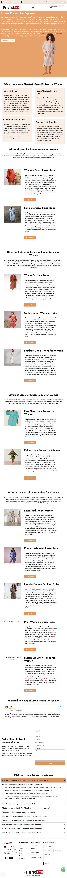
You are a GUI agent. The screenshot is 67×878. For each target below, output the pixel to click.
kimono (17, 499)
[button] (33, 7)
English (54, 6)
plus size (18, 130)
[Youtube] (12, 858)
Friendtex (59, 33)
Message (38, 748)
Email (37, 736)
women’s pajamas (46, 33)
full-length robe (54, 155)
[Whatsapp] (7, 858)
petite (12, 130)
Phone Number (39, 742)
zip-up (24, 499)
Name (37, 731)
